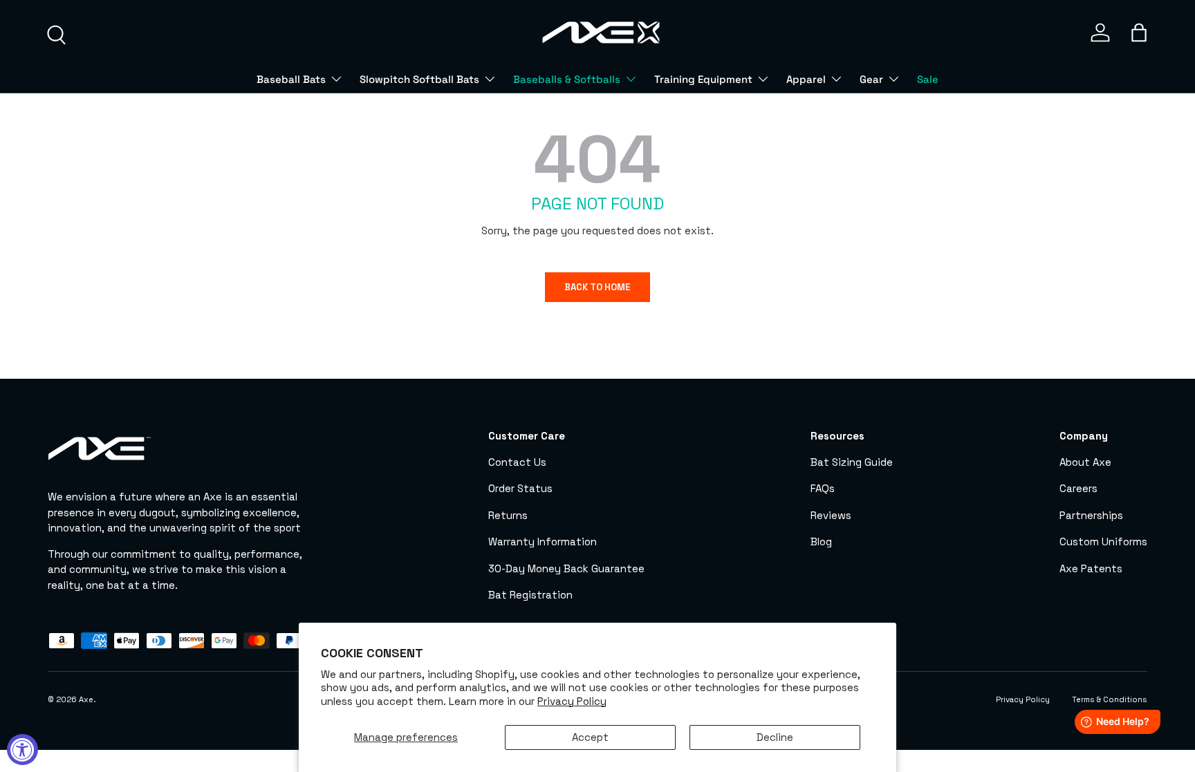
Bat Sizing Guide (851, 462)
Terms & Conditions (1109, 699)
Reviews (830, 515)
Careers (1078, 488)
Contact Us (517, 462)
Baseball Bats (291, 79)
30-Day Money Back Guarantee (566, 568)
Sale (927, 79)
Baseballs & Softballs (566, 79)
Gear (871, 79)
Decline (775, 737)
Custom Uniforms (1103, 541)
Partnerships (1091, 515)
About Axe (1085, 462)
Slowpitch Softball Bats (419, 79)
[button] (1139, 32)
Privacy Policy (571, 701)
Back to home (597, 287)
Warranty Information (542, 541)
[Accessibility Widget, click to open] (22, 749)
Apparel (806, 79)
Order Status (520, 488)
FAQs (822, 488)
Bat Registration (530, 594)
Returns (508, 515)
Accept (590, 737)
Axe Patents (1090, 568)
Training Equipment (703, 79)
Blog (821, 541)
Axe (86, 699)
